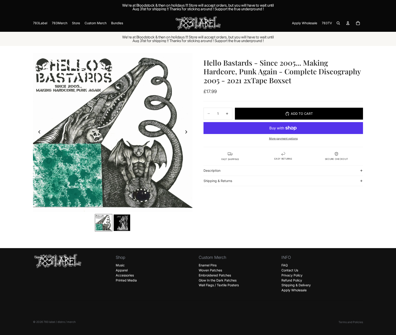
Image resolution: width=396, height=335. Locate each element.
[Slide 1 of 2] (103, 222)
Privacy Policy (291, 275)
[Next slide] (187, 132)
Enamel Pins (208, 265)
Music (120, 265)
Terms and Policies (350, 322)
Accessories (125, 275)
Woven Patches (210, 270)
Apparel (122, 270)
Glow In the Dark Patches (217, 280)
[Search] (338, 23)
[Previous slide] (38, 132)
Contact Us (289, 270)
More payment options (283, 138)
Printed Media (126, 280)
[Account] (348, 23)
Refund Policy (291, 280)
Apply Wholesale (294, 290)
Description (212, 170)
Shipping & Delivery (296, 285)
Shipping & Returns (218, 181)
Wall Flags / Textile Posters (219, 285)
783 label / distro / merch (60, 322)
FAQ (284, 265)
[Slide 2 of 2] (122, 222)
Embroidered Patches (215, 275)
